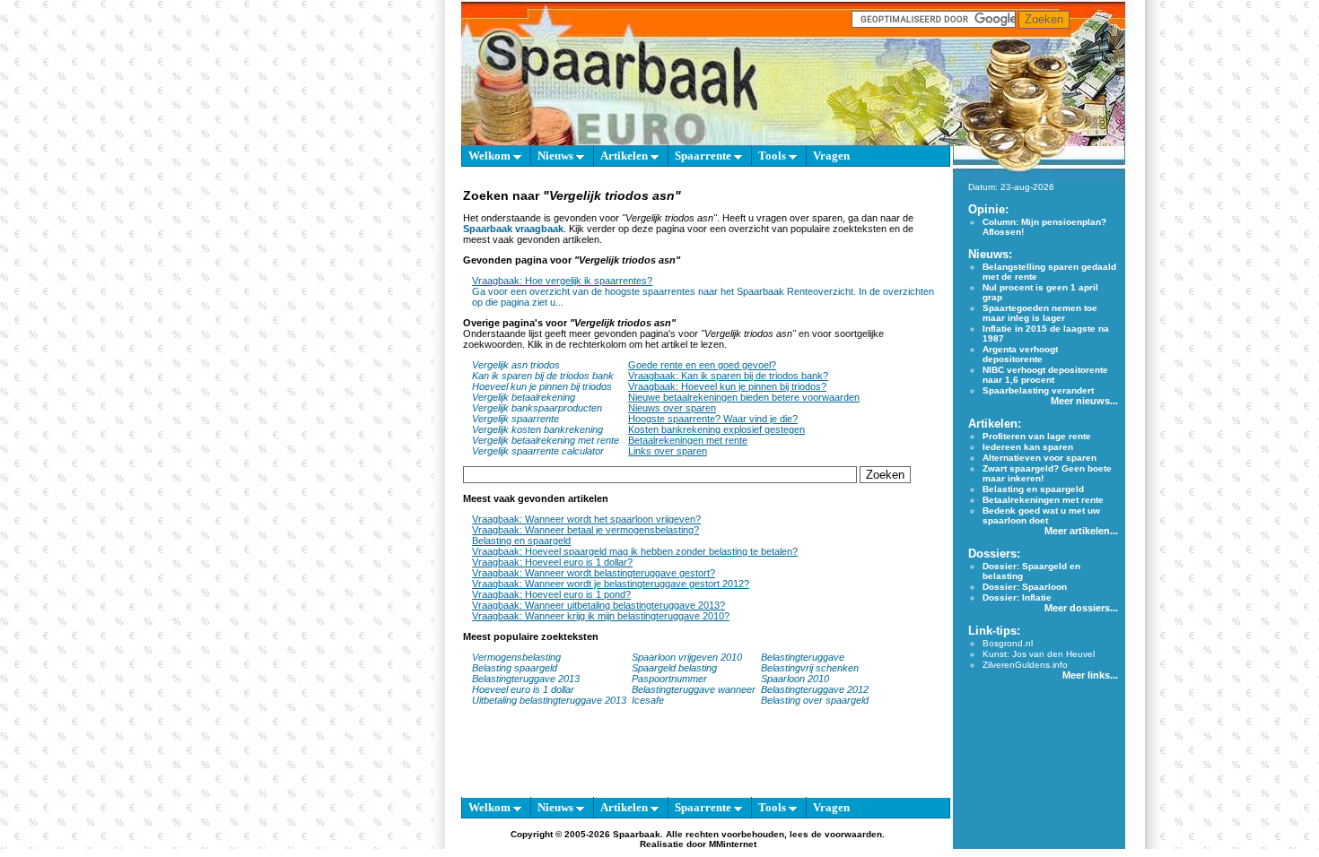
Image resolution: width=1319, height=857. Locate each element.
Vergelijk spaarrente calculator (538, 451)
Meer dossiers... (1081, 607)
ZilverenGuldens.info (1025, 665)
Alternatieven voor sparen (1039, 458)
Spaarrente (704, 155)
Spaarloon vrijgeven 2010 (687, 657)
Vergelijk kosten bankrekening (537, 429)
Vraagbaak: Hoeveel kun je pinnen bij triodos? (727, 386)
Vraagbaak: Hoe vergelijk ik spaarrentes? (562, 280)
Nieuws (556, 155)
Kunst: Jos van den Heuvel (1039, 654)
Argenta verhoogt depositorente (1020, 354)
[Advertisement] (378, 430)
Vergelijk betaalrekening (523, 397)
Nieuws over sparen (672, 408)
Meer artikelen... (1081, 530)
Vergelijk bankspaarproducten (537, 408)
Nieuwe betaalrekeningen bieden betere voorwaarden (744, 397)
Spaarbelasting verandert (1038, 390)
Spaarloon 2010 (796, 678)
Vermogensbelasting (516, 657)
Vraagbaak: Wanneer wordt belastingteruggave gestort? (593, 572)
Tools (773, 155)
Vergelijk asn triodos (516, 364)
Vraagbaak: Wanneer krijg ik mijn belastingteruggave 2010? (600, 615)
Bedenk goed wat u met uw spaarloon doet (1041, 515)
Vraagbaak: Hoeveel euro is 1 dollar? (552, 562)
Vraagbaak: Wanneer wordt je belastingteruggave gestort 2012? (610, 583)
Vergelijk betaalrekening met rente (545, 440)
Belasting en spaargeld (521, 540)
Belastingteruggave (802, 657)
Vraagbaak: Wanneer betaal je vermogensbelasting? (585, 529)
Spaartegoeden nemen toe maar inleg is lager (1040, 313)
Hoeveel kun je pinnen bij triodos (542, 386)
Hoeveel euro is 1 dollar (523, 689)
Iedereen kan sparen (1028, 447)
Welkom (490, 155)
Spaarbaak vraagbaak (513, 228)
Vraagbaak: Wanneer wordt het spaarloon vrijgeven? (586, 519)
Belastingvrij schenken (810, 667)
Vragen (831, 155)
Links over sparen (667, 451)
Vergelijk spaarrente (515, 418)
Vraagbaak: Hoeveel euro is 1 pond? (551, 594)
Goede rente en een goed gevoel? (702, 364)
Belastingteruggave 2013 (526, 678)
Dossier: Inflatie (1017, 597)
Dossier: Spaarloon (1025, 587)
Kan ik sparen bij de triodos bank (543, 375)
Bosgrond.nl (1008, 643)
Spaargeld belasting (674, 667)
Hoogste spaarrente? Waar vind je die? (713, 418)
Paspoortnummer (669, 678)
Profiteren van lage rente (1037, 436)
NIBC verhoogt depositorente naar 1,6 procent (1045, 375)
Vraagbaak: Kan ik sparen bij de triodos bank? (728, 375)
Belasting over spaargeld (815, 700)
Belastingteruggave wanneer (694, 689)
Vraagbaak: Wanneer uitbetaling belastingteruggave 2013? (598, 605)
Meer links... (1090, 675)
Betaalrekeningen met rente (687, 440)
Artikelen (625, 155)
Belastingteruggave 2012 (815, 689)
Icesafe (648, 700)
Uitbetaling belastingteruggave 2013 (549, 700)
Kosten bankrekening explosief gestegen (716, 429)
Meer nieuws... (1084, 400)
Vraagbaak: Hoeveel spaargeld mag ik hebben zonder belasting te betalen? (635, 551)
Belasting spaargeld (514, 667)
